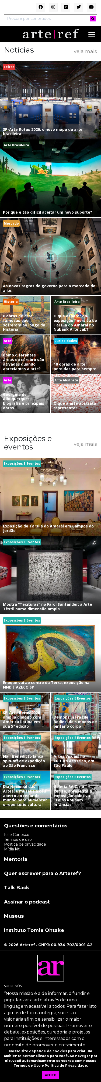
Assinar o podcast (27, 902)
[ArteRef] (50, 33)
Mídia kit (12, 849)
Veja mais (85, 51)
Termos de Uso (27, 1066)
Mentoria (15, 859)
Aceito (50, 1075)
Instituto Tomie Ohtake (34, 930)
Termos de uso (18, 839)
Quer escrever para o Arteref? (42, 873)
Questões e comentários (35, 826)
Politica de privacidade (25, 844)
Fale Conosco (16, 834)
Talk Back (16, 888)
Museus (14, 916)
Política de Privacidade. (66, 1066)
